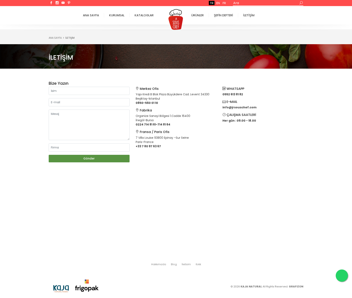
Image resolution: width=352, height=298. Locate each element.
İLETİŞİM (248, 15)
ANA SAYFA (91, 15)
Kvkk (198, 264)
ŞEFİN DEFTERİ (223, 15)
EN (218, 3)
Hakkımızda (158, 264)
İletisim (186, 264)
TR (211, 3)
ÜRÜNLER (197, 15)
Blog (174, 264)
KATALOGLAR (144, 15)
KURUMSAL (116, 15)
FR (224, 3)
